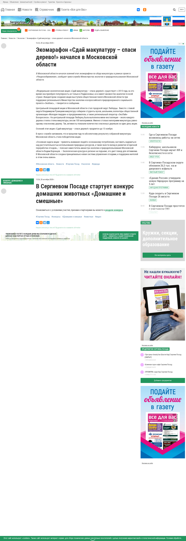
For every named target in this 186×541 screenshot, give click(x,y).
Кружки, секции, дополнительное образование (160, 238)
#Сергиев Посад (72, 164)
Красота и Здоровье (63, 2)
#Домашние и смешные (72, 217)
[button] (179, 43)
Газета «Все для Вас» (74, 9)
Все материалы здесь (163, 255)
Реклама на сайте (147, 123)
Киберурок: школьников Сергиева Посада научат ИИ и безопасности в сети (165, 150)
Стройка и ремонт (40, 2)
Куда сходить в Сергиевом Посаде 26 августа (164, 195)
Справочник (46, 9)
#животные (88, 217)
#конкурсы (55, 217)
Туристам (51, 2)
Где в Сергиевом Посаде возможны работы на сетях (164, 136)
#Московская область (45, 164)
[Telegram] (44, 169)
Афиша (5, 2)
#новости (60, 164)
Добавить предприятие (163, 380)
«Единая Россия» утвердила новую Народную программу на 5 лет (166, 181)
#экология (85, 164)
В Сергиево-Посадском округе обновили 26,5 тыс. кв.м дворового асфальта (166, 165)
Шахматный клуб (26, 2)
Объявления (14, 2)
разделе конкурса (114, 210)
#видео (98, 217)
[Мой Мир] (48, 169)
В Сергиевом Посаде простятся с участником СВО (166, 207)
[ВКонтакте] (37, 169)
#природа (96, 164)
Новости (27, 9)
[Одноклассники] (41, 169)
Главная (10, 9)
